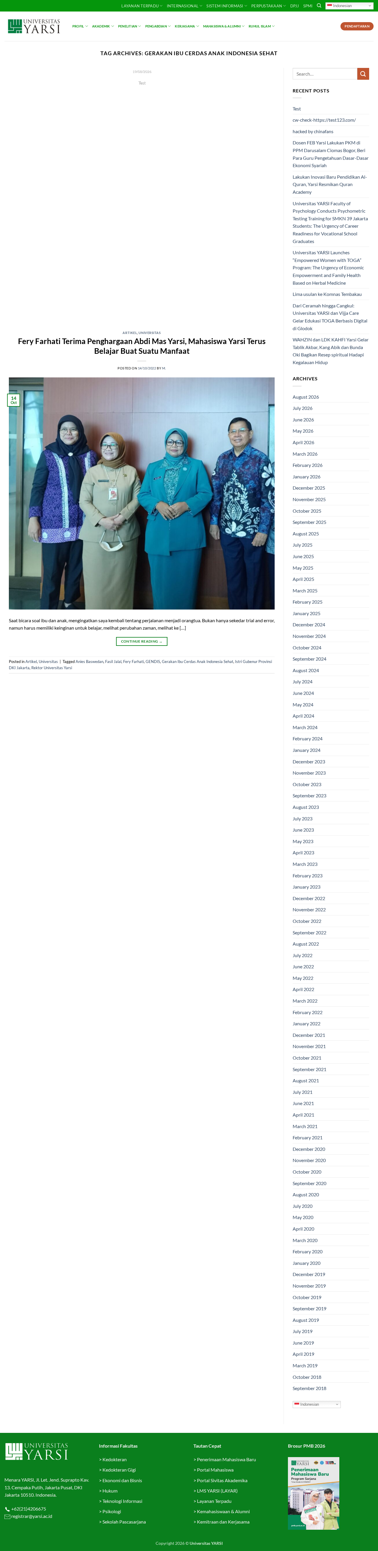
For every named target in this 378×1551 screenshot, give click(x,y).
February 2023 (307, 875)
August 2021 (306, 1080)
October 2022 (307, 921)
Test (297, 108)
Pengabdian (156, 26)
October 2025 (307, 511)
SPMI (308, 6)
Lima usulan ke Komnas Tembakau (327, 294)
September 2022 (309, 932)
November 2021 (309, 1046)
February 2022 (307, 1012)
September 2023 (309, 795)
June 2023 (303, 829)
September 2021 (309, 1069)
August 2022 (306, 943)
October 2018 (307, 1377)
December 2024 (309, 624)
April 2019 (303, 1354)
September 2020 (309, 1183)
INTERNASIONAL (182, 6)
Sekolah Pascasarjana (124, 1521)
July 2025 (302, 545)
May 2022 (303, 978)
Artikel (130, 333)
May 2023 (303, 841)
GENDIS (153, 661)
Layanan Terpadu (140, 6)
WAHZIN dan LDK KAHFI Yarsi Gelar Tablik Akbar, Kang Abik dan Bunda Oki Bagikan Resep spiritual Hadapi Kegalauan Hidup (331, 351)
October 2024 (307, 647)
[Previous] (21, 195)
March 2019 (305, 1365)
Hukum (110, 1490)
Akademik (101, 26)
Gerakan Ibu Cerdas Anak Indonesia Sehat (197, 661)
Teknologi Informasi (122, 1501)
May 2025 (303, 568)
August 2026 (306, 397)
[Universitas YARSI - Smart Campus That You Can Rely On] (33, 26)
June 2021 (303, 1103)
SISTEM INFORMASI (224, 6)
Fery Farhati (133, 661)
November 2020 (309, 1160)
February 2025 (307, 602)
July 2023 (302, 818)
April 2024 (303, 716)
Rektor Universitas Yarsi (51, 667)
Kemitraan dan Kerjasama (223, 1521)
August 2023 (306, 807)
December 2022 (309, 898)
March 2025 (305, 590)
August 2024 (306, 670)
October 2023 (307, 784)
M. (164, 368)
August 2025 (306, 533)
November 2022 (309, 909)
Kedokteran (114, 1459)
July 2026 (302, 408)
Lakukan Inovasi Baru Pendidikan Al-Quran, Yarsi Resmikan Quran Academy (330, 184)
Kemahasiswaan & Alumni (223, 1511)
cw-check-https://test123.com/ (324, 120)
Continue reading (141, 94)
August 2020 (306, 1194)
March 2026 (305, 454)
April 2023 (303, 852)
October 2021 (307, 1057)
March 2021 (305, 1126)
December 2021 (309, 1035)
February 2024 (307, 738)
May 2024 (303, 704)
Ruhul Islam (260, 26)
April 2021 (303, 1114)
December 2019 (309, 1274)
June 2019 (303, 1342)
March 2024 (305, 727)
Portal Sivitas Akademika (222, 1480)
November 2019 (309, 1285)
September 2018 (309, 1388)
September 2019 (309, 1308)
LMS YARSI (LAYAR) (217, 1490)
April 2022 (303, 989)
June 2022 (303, 966)
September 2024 (309, 659)
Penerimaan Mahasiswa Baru (226, 1459)
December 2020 (309, 1149)
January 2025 (306, 613)
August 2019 (306, 1320)
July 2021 (302, 1092)
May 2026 (303, 431)
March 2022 (305, 1000)
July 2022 (302, 955)
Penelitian (127, 26)
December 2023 (309, 761)
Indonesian (342, 5)
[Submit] (363, 73)
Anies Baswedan (89, 661)
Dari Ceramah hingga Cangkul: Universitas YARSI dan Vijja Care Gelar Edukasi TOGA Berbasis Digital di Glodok (330, 317)
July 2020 (302, 1206)
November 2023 (309, 773)
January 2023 (306, 886)
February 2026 (307, 465)
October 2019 (307, 1297)
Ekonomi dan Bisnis (122, 1480)
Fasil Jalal (113, 661)
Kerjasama (185, 26)
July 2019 (302, 1331)
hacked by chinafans (313, 131)
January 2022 (306, 1023)
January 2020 (306, 1263)
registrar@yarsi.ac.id (31, 1516)
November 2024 (309, 636)
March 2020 (305, 1240)
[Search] (319, 5)
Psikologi (111, 1511)
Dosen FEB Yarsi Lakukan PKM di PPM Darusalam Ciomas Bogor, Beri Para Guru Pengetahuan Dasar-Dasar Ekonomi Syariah (331, 154)
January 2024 (306, 750)
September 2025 (309, 522)
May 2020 (303, 1217)
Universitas (150, 333)
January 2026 (306, 476)
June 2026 (303, 419)
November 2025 (309, 499)
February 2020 (307, 1251)
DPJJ (294, 6)
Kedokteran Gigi (119, 1469)
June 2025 (303, 556)
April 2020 (303, 1228)
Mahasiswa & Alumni (222, 26)
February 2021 (307, 1137)
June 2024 (303, 693)
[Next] (262, 195)
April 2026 (303, 442)
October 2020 (307, 1171)
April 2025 (303, 579)
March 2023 (305, 864)
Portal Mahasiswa (215, 1469)
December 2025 (309, 488)
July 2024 (302, 681)
